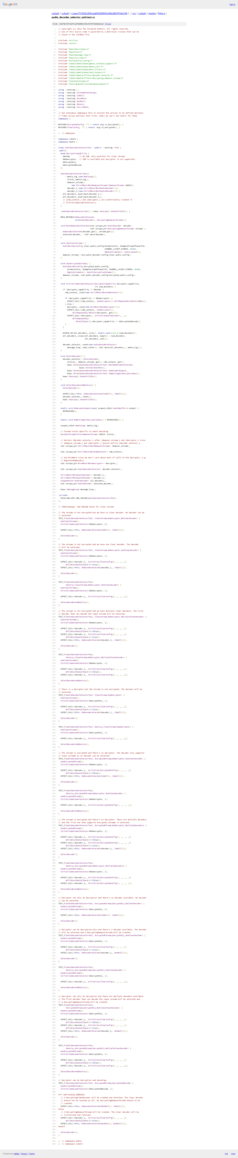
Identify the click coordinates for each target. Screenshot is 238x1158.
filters (161, 13)
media (152, 13)
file (108, 24)
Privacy (24, 1153)
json (233, 1153)
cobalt (55, 13)
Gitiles (16, 1153)
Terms (32, 1153)
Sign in (232, 4)
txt (226, 1153)
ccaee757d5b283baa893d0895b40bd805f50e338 (99, 13)
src (134, 13)
